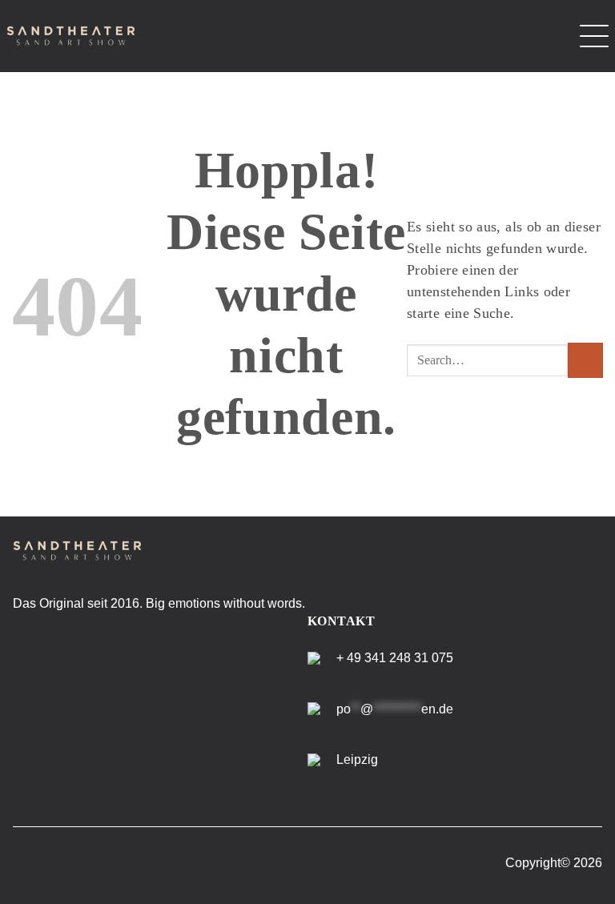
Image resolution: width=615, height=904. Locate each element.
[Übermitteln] (585, 360)
